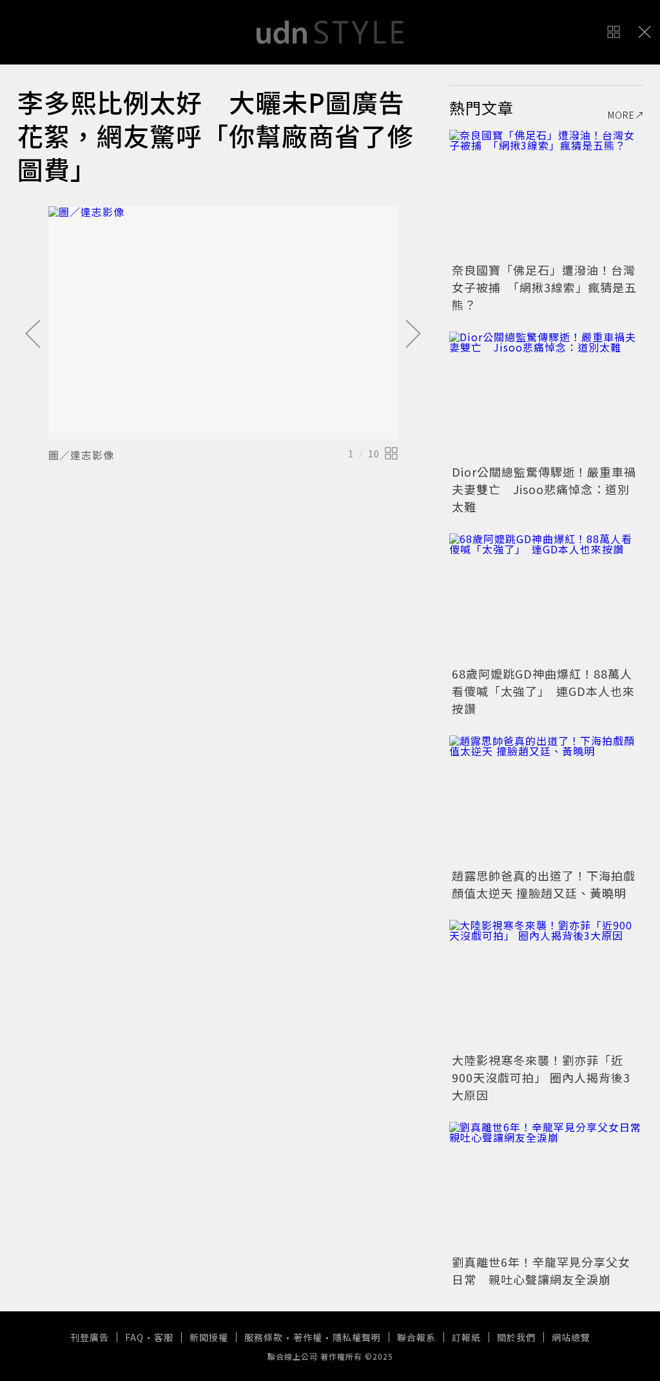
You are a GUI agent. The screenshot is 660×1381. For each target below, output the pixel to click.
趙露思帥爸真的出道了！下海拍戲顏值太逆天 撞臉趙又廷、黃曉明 (544, 884)
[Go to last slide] (32, 334)
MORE (621, 114)
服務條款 (263, 1337)
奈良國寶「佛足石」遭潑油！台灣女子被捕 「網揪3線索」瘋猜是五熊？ (544, 287)
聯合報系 (416, 1337)
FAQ (134, 1337)
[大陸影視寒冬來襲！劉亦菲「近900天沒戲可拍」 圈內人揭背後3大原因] (546, 984)
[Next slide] (413, 334)
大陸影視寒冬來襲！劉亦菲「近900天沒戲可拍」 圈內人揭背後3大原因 (541, 1077)
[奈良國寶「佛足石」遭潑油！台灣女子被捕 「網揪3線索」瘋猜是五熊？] (546, 194)
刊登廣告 (89, 1337)
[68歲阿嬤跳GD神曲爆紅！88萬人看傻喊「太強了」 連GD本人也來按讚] (546, 597)
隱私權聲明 (357, 1337)
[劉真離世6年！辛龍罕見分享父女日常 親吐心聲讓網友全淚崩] (546, 1186)
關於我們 (516, 1337)
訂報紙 (466, 1337)
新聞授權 (208, 1337)
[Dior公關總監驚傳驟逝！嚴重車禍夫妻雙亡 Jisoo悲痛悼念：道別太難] (546, 396)
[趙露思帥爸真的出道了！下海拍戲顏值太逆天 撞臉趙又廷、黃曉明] (546, 799)
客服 (163, 1337)
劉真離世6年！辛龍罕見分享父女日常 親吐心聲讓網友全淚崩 (541, 1270)
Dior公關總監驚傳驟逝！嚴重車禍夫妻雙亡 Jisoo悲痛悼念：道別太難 (544, 489)
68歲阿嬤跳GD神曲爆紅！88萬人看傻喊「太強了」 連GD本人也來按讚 (543, 691)
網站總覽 (571, 1337)
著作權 (307, 1337)
